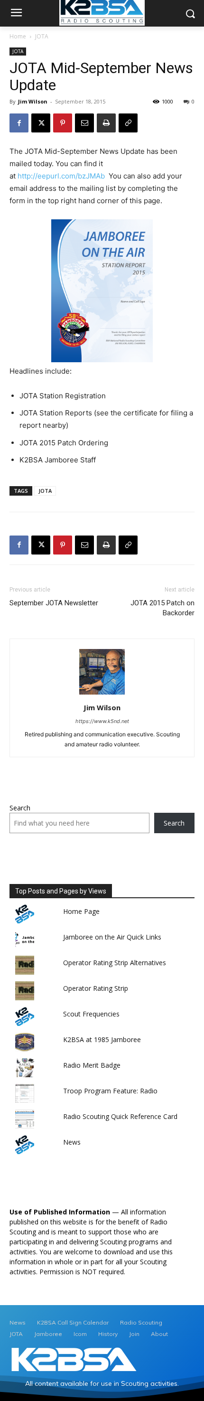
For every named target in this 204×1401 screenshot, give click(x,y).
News (72, 1142)
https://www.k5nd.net (102, 721)
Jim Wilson (32, 101)
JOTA (41, 36)
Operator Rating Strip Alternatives (114, 962)
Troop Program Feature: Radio (110, 1090)
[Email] (84, 122)
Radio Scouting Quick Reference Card (120, 1116)
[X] (40, 122)
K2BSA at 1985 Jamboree (102, 1039)
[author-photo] (102, 694)
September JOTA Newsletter (53, 603)
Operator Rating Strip (95, 988)
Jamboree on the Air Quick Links (112, 936)
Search (19, 807)
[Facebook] (18, 122)
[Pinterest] (62, 122)
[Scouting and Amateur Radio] (74, 1360)
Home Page (81, 911)
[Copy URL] (128, 122)
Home (17, 36)
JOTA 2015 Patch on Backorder (162, 608)
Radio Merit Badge (92, 1065)
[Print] (106, 122)
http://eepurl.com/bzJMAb (61, 175)
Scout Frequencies (91, 1013)
